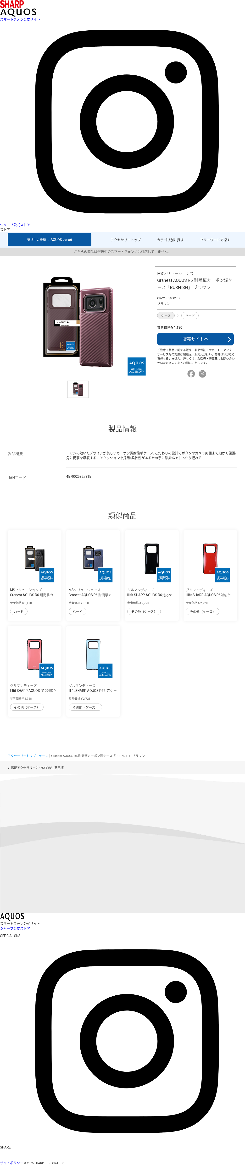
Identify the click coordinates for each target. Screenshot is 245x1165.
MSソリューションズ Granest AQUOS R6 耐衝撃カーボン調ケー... (33, 595)
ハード (190, 316)
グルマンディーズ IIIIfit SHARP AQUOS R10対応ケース (33, 691)
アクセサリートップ (126, 240)
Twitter (203, 374)
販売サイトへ (195, 339)
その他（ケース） (144, 612)
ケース (166, 316)
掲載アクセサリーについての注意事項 (37, 768)
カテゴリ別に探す (170, 240)
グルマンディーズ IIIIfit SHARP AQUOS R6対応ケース (151, 595)
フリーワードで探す (215, 240)
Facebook (192, 374)
